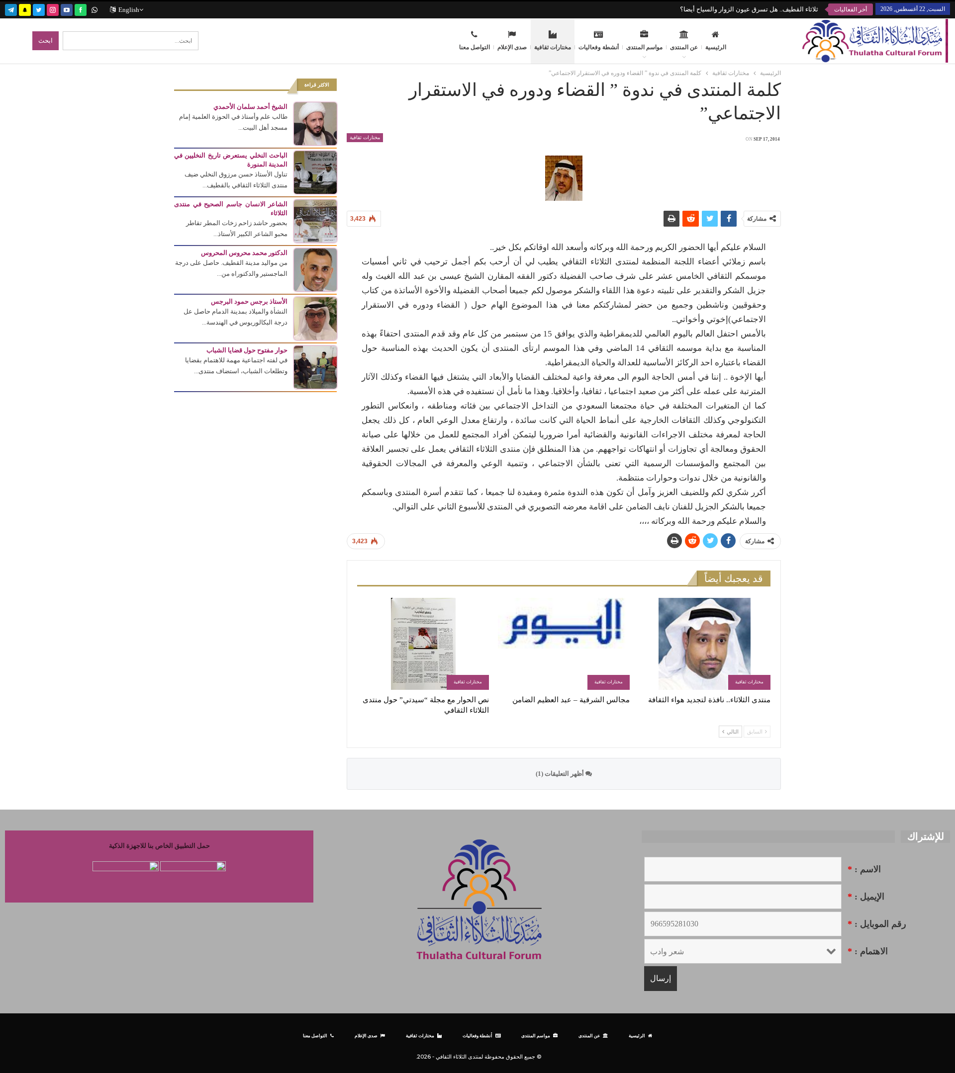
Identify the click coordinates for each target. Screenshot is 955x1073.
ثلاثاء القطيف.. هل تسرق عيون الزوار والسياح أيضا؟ (749, 9)
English (128, 9)
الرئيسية (715, 47)
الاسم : (864, 869)
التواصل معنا (474, 47)
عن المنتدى (684, 47)
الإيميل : (866, 897)
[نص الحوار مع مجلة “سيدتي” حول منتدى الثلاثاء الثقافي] (423, 644)
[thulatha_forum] (53, 8)
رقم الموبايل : (877, 924)
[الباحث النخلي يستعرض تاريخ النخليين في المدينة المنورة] (315, 171)
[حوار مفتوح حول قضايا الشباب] (315, 366)
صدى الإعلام (512, 47)
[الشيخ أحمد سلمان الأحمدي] (315, 123)
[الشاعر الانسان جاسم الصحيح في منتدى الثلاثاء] (315, 220)
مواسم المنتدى (644, 47)
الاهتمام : (868, 951)
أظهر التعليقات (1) (560, 773)
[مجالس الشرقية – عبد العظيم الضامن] (564, 644)
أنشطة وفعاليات (598, 47)
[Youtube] (67, 8)
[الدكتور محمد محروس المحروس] (315, 269)
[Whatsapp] (94, 8)
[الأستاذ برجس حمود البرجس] (315, 318)
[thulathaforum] (81, 8)
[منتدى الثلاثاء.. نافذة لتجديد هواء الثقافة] (704, 644)
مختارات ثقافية (552, 47)
